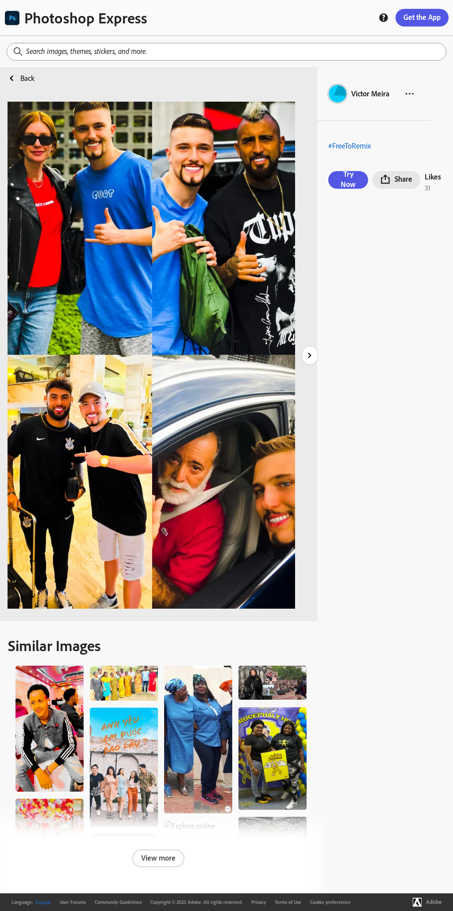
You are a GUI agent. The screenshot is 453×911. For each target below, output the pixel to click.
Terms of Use (288, 902)
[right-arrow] (310, 355)
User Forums (73, 902)
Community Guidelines (118, 902)
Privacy (258, 902)
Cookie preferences (330, 902)
